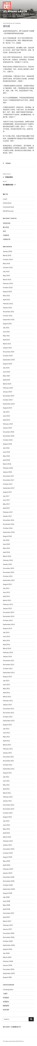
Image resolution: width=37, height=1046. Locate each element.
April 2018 (6, 460)
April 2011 (6, 789)
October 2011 (7, 765)
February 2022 (8, 304)
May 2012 (6, 737)
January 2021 (7, 348)
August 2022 (7, 291)
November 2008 (8, 881)
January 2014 (7, 656)
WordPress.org (8, 211)
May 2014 (6, 640)
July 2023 (6, 271)
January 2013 (7, 705)
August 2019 (7, 408)
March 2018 (7, 464)
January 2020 (7, 392)
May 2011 (6, 785)
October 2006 (8, 941)
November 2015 (8, 572)
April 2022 (6, 300)
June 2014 (6, 636)
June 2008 (6, 901)
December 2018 (8, 432)
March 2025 (7, 255)
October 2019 (8, 400)
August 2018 (7, 444)
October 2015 (8, 576)
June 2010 (6, 825)
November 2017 (8, 480)
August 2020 (7, 364)
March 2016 (7, 556)
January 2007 (7, 929)
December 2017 (8, 476)
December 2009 (8, 849)
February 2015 (8, 604)
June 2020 (6, 372)
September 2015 (9, 580)
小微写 (5, 994)
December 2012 (8, 709)
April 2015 (6, 596)
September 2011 (8, 769)
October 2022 (8, 287)
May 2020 (6, 376)
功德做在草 (6, 239)
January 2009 (7, 873)
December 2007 (8, 913)
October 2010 (8, 813)
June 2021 (6, 332)
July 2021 (6, 328)
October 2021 (7, 316)
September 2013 (9, 673)
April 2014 (6, 644)
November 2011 (8, 761)
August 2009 (7, 857)
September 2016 (9, 532)
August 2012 (7, 725)
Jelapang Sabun (15, 11)
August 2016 (7, 536)
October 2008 (8, 885)
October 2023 (8, 267)
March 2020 (7, 384)
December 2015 (8, 568)
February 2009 (8, 869)
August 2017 (7, 492)
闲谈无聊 (6, 1010)
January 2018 (7, 472)
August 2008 (7, 893)
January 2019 (7, 428)
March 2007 (7, 921)
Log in (5, 199)
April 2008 (6, 909)
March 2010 (7, 837)
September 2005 (9, 973)
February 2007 (8, 925)
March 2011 (7, 793)
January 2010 (7, 845)
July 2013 (6, 681)
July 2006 (6, 953)
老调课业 (6, 1002)
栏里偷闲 (8, 163)
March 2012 (7, 745)
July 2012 (6, 729)
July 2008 (6, 897)
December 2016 (8, 520)
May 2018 (6, 456)
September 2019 (9, 404)
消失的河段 (6, 223)
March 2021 (7, 344)
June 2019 (6, 416)
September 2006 (9, 945)
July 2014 (6, 632)
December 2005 (8, 969)
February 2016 (8, 560)
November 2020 (8, 352)
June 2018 (6, 452)
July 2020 (6, 368)
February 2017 (8, 512)
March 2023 (7, 280)
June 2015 (6, 592)
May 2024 (6, 263)
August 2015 (7, 584)
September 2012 (9, 721)
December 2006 (8, 933)
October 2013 (7, 668)
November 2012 (8, 713)
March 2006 (7, 957)
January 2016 (7, 564)
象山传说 (6, 227)
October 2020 (8, 356)
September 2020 (9, 360)
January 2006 (7, 965)
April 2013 (6, 693)
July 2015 (6, 588)
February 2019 (8, 424)
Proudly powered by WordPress (13, 1041)
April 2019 (6, 420)
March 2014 (7, 648)
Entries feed (7, 203)
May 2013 (6, 688)
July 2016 (6, 540)
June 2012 (6, 733)
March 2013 (7, 697)
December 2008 (8, 877)
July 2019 (6, 412)
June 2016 (6, 544)
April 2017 (6, 508)
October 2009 (8, 853)
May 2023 (6, 275)
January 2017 (7, 516)
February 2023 (8, 283)
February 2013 (8, 701)
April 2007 (6, 917)
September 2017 (9, 488)
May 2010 (6, 829)
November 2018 (8, 436)
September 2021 (9, 320)
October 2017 (7, 484)
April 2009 (6, 865)
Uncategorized (8, 989)
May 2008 (6, 905)
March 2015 (7, 600)
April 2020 (6, 380)
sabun (18, 23)
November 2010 (8, 809)
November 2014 (8, 616)
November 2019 (8, 396)
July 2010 (6, 821)
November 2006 (8, 937)
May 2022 (6, 295)
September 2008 (9, 889)
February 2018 (8, 468)
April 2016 (6, 552)
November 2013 (8, 664)
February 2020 (8, 388)
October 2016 (8, 528)
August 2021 (7, 324)
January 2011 (7, 801)
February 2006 (8, 961)
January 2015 (7, 608)
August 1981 (7, 977)
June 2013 (6, 684)
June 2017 (6, 500)
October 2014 (8, 620)
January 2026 (7, 251)
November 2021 (8, 312)
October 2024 (8, 259)
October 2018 (8, 440)
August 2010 (7, 817)
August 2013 (7, 677)
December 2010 (8, 805)
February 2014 (8, 652)
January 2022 (7, 308)
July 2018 (6, 448)
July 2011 (6, 777)
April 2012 (6, 741)
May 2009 (6, 861)
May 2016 (6, 548)
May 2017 (6, 504)
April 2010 (6, 833)
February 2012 (8, 749)
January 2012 (7, 753)
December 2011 (8, 757)
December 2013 (8, 660)
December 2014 (8, 612)
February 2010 (8, 841)
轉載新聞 (6, 1006)
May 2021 (6, 336)
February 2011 (8, 797)
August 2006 (7, 949)
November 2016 (8, 524)
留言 (4, 231)
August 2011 (7, 773)
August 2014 (7, 628)
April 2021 (6, 340)
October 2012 (7, 717)
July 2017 (6, 496)
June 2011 (6, 781)
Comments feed (8, 207)
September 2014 (9, 624)
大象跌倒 (6, 235)
